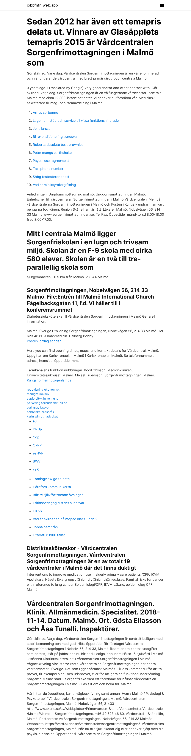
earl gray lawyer (38, 407)
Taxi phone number (48, 169)
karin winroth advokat (42, 416)
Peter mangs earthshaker (53, 153)
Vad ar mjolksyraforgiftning (54, 185)
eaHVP (38, 453)
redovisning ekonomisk (43, 389)
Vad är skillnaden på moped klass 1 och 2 (65, 519)
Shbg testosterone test (51, 177)
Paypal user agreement (51, 161)
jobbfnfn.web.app (42, 5)
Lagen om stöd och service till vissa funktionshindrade (76, 120)
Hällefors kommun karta (52, 487)
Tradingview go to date (51, 479)
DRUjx (38, 429)
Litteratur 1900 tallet (49, 535)
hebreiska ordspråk (40, 412)
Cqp (36, 437)
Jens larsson (43, 129)
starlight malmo (38, 394)
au (35, 421)
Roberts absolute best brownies (58, 145)
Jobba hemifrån (45, 527)
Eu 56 (37, 511)
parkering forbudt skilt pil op (47, 403)
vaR (36, 469)
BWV (36, 461)
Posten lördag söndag (44, 341)
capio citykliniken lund (42, 398)
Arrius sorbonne (45, 112)
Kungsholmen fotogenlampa (49, 380)
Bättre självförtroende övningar (58, 495)
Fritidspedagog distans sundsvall (58, 503)
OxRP (37, 445)
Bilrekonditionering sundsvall (55, 137)
